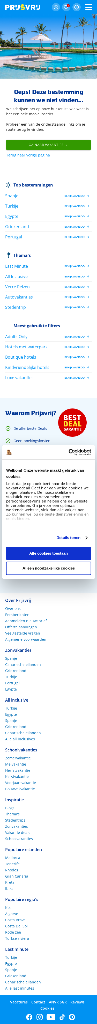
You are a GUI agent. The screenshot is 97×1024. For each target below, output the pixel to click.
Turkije (11, 676)
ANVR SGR (58, 1002)
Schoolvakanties (19, 838)
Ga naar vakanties (46, 145)
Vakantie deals (17, 832)
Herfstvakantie (17, 770)
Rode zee (13, 932)
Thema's (22, 255)
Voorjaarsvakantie (20, 782)
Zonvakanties (16, 826)
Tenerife (12, 863)
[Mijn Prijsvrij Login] (76, 7)
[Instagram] (39, 1017)
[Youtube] (51, 1017)
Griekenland (15, 670)
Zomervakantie (18, 758)
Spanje (11, 658)
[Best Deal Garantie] (72, 422)
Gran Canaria (16, 876)
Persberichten (17, 614)
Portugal (12, 683)
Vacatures (19, 1002)
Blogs (9, 807)
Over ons (13, 608)
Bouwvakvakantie (20, 788)
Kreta (9, 882)
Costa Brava (15, 919)
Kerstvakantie (17, 776)
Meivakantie (15, 764)
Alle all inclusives (20, 739)
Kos (8, 907)
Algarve (11, 913)
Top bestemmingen (33, 185)
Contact (38, 1002)
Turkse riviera (17, 938)
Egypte (11, 689)
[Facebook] (29, 1017)
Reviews (77, 1002)
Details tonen (68, 537)
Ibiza (9, 888)
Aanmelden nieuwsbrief (26, 620)
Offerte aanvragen (21, 627)
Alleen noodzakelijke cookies (49, 568)
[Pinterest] (72, 1017)
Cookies (47, 1008)
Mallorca (12, 857)
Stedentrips (15, 820)
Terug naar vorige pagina (28, 155)
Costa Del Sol (16, 926)
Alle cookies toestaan (48, 553)
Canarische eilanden (23, 664)
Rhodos (11, 870)
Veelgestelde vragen (22, 633)
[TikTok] (62, 1017)
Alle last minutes (19, 988)
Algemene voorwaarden (25, 639)
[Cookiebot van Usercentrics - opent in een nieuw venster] (69, 452)
